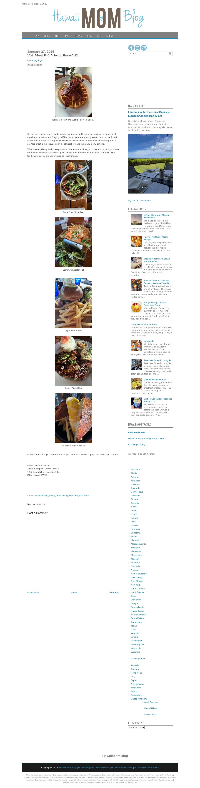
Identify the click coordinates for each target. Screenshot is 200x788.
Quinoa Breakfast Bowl (155, 379)
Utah (133, 629)
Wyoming (135, 652)
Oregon (134, 603)
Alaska (134, 473)
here (120, 782)
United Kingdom (139, 698)
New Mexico (137, 581)
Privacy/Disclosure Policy (146, 767)
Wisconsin (136, 648)
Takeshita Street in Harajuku (158, 360)
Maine (134, 536)
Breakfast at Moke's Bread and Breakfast (157, 260)
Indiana (134, 518)
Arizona (134, 477)
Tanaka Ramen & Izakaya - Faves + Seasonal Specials (157, 281)
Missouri (135, 559)
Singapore (136, 687)
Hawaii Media (102, 767)
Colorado (135, 488)
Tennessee (136, 622)
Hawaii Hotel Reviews (121, 767)
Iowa (133, 521)
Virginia (134, 637)
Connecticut (137, 492)
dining (52, 495)
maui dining (62, 495)
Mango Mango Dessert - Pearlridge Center (156, 303)
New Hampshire (139, 573)
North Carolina (138, 588)
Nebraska (135, 566)
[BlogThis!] (31, 64)
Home (37, 35)
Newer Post (33, 592)
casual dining (41, 495)
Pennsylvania (137, 607)
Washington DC (138, 658)
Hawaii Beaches (150, 702)
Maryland (135, 540)
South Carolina (138, 614)
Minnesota (136, 551)
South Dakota (137, 618)
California (135, 484)
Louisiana (135, 532)
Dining (57, 35)
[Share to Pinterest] (40, 64)
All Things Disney (136, 444)
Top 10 (89, 35)
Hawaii (67, 35)
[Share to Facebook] (37, 64)
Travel (99, 35)
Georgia (135, 503)
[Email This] (28, 64)
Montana (135, 562)
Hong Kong (136, 673)
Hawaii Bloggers (86, 767)
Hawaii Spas (150, 714)
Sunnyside (149, 341)
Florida (134, 499)
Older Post (114, 592)
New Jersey (136, 577)
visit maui (84, 495)
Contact (111, 35)
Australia (135, 665)
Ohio (133, 596)
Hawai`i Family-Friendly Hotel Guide (146, 438)
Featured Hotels (136, 432)
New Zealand (137, 684)
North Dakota (137, 592)
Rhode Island (137, 611)
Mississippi (136, 555)
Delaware (135, 495)
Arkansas (135, 480)
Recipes (78, 35)
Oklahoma (136, 599)
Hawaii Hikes (150, 708)
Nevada (135, 570)
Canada (135, 669)
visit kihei (73, 495)
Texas (134, 625)
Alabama (135, 469)
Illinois (134, 514)
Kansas (134, 525)
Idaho (134, 510)
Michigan (135, 547)
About (47, 35)
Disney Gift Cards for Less (144, 324)
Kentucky (135, 529)
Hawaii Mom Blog (67, 767)
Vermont (135, 633)
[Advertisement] (137, 79)
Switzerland (136, 695)
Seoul (134, 691)
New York (135, 585)
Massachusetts (138, 544)
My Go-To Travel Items (139, 200)
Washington (136, 640)
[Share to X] (34, 64)
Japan (134, 680)
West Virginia (137, 644)
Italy (133, 676)
